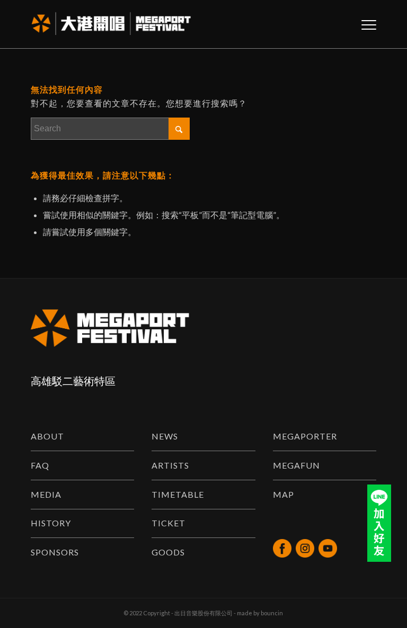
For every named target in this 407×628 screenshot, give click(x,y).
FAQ (40, 465)
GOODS (168, 552)
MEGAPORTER (305, 436)
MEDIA (46, 494)
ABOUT (47, 436)
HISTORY (51, 523)
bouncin (272, 612)
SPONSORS (55, 552)
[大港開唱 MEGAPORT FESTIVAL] (111, 24)
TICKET (168, 523)
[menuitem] (363, 24)
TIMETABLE (178, 494)
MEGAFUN (296, 465)
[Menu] (363, 24)
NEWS (165, 436)
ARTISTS (170, 465)
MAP (283, 494)
